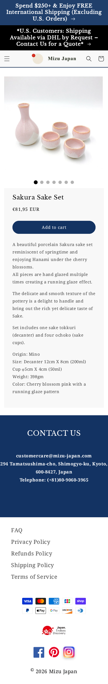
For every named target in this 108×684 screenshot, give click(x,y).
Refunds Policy (31, 553)
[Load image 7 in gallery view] (72, 182)
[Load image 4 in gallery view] (54, 182)
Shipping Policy (32, 565)
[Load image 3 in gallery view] (48, 182)
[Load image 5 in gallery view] (60, 182)
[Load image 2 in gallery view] (41, 182)
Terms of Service (34, 576)
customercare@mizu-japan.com (54, 456)
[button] (7, 59)
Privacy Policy (30, 541)
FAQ (17, 530)
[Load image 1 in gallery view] (35, 182)
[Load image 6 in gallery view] (66, 182)
